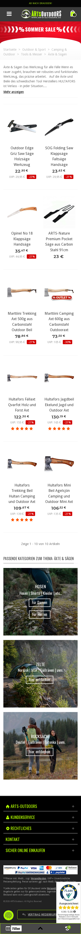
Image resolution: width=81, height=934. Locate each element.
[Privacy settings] (8, 915)
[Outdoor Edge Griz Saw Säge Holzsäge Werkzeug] (22, 127)
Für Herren (39, 614)
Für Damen (39, 602)
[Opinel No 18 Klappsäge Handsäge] (22, 212)
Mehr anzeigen (13, 92)
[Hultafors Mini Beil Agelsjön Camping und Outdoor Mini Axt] (59, 464)
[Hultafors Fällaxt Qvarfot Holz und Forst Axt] (22, 378)
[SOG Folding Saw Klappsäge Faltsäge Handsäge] (59, 127)
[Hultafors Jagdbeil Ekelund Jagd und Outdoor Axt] (59, 378)
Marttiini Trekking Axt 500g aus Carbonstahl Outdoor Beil (22, 321)
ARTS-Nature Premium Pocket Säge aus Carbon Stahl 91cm (59, 241)
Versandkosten (38, 878)
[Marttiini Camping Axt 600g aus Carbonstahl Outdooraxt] (59, 292)
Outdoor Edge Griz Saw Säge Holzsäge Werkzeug (22, 156)
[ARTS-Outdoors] (41, 14)
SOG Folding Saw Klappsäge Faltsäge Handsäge (59, 156)
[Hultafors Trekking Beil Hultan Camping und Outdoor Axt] (22, 464)
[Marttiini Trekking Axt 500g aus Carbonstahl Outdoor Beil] (22, 292)
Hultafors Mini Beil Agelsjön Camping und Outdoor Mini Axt (59, 493)
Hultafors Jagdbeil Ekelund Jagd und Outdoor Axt (59, 404)
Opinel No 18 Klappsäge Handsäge (22, 239)
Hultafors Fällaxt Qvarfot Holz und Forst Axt (22, 404)
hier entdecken (39, 679)
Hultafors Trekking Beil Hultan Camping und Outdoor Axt (22, 493)
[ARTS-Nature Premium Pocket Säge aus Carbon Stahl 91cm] (59, 212)
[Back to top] (40, 928)
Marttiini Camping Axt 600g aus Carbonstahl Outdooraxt (59, 321)
